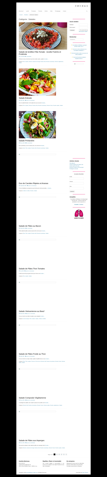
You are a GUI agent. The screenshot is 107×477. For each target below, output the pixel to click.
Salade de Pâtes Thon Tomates (32, 269)
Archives (81, 204)
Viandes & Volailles (42, 318)
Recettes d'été (43, 61)
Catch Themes (85, 472)
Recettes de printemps (50, 61)
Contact (64, 11)
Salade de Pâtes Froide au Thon (32, 354)
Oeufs (24, 148)
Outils (51, 11)
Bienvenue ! (21, 11)
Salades (20, 62)
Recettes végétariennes (59, 61)
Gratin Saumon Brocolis (74, 165)
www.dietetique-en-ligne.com (32, 472)
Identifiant (71, 24)
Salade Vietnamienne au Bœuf (31, 311)
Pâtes (24, 233)
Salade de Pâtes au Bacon (30, 226)
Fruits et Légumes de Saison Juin (76, 164)
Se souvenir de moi (84, 30)
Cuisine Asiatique (26, 318)
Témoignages (57, 11)
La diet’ (27, 11)
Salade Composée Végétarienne (32, 398)
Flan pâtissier (72, 163)
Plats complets (25, 61)
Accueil (21, 14)
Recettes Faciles (50, 105)
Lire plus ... (46, 59)
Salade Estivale (25, 98)
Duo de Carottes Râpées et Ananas (33, 183)
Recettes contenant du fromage (34, 61)
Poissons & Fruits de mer (35, 361)
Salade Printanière (26, 141)
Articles (46, 11)
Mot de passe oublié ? (83, 31)
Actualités (76, 204)
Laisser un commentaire (30, 100)
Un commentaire (29, 228)
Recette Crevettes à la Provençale (76, 167)
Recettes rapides (56, 105)
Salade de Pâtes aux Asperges (31, 440)
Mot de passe (72, 27)
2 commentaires (28, 56)
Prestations (33, 11)
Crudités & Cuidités (26, 190)
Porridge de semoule (74, 168)
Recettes (40, 11)
